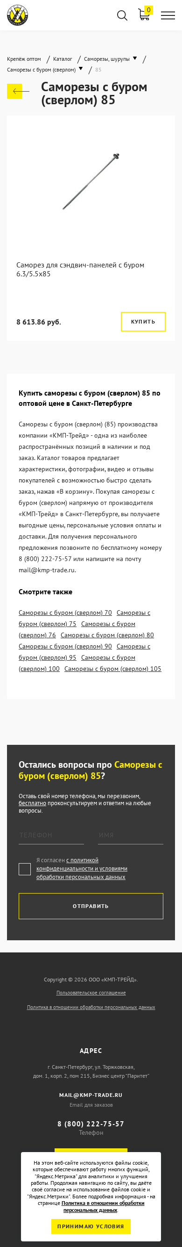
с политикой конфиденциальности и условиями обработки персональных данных (81, 868)
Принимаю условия (90, 1226)
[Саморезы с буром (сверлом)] (18, 91)
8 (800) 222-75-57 (91, 1123)
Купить (143, 321)
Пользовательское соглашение (91, 992)
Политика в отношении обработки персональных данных (91, 1007)
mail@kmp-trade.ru (91, 1094)
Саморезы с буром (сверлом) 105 (112, 668)
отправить (91, 905)
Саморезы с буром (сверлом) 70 (65, 612)
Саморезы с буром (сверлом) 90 (65, 646)
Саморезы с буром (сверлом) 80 (107, 635)
